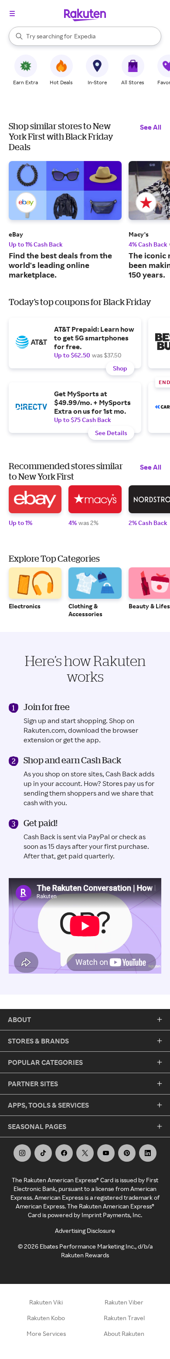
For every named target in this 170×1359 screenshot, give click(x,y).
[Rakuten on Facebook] (64, 1153)
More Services (46, 1333)
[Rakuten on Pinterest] (127, 1153)
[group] (65, 220)
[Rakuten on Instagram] (22, 1153)
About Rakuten (124, 1333)
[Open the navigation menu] (12, 13)
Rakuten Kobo (46, 1317)
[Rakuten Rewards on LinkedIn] (147, 1153)
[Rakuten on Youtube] (106, 1153)
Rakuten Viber (124, 1302)
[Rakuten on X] (85, 1153)
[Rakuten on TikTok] (43, 1153)
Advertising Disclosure (85, 1230)
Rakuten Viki (46, 1302)
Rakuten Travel (124, 1317)
